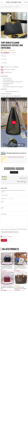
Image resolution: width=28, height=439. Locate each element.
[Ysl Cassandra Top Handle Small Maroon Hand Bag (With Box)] (7, 278)
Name (2, 201)
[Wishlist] (24, 2)
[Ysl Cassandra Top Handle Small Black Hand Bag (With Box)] (7, 258)
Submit (4, 240)
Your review (4, 214)
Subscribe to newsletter (7, 236)
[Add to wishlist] (12, 254)
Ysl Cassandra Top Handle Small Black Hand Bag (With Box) (7, 268)
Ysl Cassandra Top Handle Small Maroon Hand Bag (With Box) (7, 287)
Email (2, 207)
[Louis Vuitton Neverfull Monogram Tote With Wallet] (20, 278)
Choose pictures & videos (11, 232)
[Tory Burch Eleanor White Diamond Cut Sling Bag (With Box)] (20, 258)
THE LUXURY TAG (13, 2)
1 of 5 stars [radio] (7, 198)
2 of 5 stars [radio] (9, 198)
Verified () (20, 168)
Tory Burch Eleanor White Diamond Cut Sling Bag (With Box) (20, 268)
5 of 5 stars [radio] (13, 198)
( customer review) (11, 50)
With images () (10, 168)
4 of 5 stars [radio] (12, 198)
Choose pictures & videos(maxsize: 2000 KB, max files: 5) (14, 229)
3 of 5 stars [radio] (10, 198)
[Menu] (1, 2)
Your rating (3, 198)
